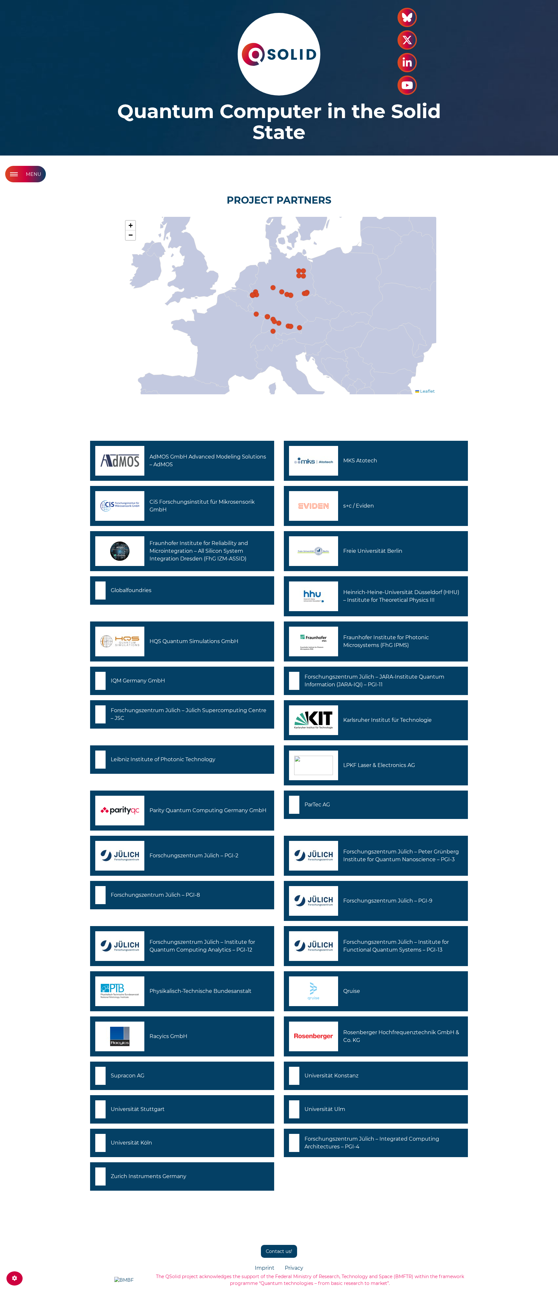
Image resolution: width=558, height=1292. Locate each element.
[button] (274, 321)
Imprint (264, 1268)
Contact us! (279, 1251)
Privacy (294, 1268)
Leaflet (427, 391)
